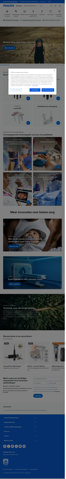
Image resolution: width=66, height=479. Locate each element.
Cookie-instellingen (16, 90)
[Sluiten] (54, 70)
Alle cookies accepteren (47, 90)
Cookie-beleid (35, 85)
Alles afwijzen (35, 90)
